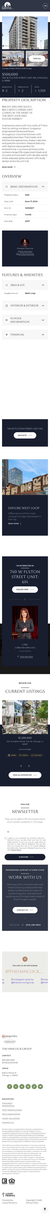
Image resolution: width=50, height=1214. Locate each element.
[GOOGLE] (28, 1086)
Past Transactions (12, 1110)
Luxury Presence (9, 1202)
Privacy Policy (16, 850)
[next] (29, 766)
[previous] (21, 766)
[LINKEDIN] (21, 1086)
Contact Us (8, 1123)
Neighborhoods (11, 1114)
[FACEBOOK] (9, 1086)
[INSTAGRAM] (15, 1086)
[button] (25, 910)
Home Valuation (11, 1118)
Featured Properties (8, 1104)
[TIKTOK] (34, 1086)
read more (13, 523)
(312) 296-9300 (26, 251)
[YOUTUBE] (40, 1086)
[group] (25, 995)
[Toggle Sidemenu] (45, 5)
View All (37, 58)
